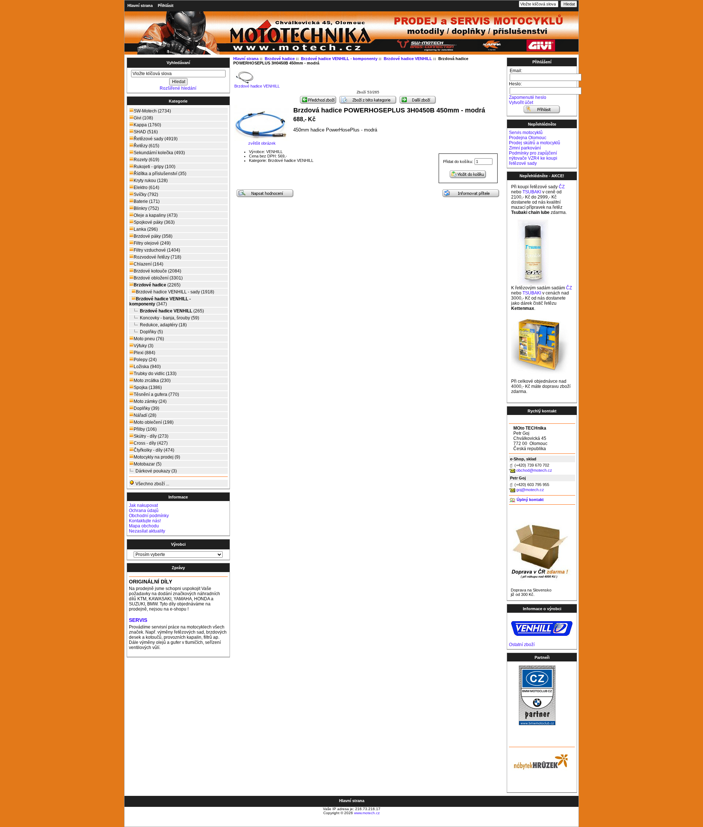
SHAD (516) (146, 131)
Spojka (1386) (148, 387)
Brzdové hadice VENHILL (257, 86)
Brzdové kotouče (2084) (157, 271)
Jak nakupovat (143, 505)
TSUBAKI (531, 191)
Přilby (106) (145, 429)
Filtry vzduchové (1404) (157, 250)
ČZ (562, 186)
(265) (172, 311)
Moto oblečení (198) (154, 422)
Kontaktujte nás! (145, 520)
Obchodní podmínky (149, 515)
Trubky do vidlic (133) (155, 373)
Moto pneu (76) (149, 338)
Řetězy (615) (146, 145)
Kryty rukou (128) (151, 180)
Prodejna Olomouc (527, 137)
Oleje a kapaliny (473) (156, 215)
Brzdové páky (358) (153, 236)
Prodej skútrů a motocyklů (534, 142)
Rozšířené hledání (178, 88)
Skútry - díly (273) (151, 436)
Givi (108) (143, 117)
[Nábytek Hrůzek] (538, 761)
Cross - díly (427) (151, 443)
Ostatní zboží (522, 644)
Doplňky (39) (146, 408)
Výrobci (178, 544)
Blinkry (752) (146, 208)
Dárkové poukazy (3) (156, 471)
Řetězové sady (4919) (156, 138)
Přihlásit (166, 5)
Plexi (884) (144, 352)
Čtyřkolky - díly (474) (154, 450)
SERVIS (138, 620)
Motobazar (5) (147, 464)
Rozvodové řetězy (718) (157, 257)
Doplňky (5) (151, 331)
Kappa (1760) (147, 124)
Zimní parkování (525, 148)
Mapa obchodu (144, 526)
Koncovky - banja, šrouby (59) (169, 317)
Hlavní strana (140, 5)
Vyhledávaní (178, 62)
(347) (160, 301)
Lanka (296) (146, 229)
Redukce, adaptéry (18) (163, 324)
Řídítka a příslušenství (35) (160, 173)
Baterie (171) (147, 201)
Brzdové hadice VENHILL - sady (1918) (175, 291)
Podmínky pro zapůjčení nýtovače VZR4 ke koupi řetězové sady (533, 158)
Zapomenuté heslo (527, 97)
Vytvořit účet (521, 102)
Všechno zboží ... (151, 483)
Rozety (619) (146, 159)
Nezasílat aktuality (147, 531)
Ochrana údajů (144, 510)
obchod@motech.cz (534, 470)
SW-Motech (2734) (152, 111)
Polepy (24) (145, 359)
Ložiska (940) (147, 366)
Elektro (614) (146, 187)
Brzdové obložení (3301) (158, 278)
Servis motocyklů (526, 132)
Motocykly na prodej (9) (157, 457)
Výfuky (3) (143, 345)
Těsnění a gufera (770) (156, 394)
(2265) (157, 285)
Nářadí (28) (145, 415)
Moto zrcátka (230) (152, 380)
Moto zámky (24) (150, 401)
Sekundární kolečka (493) (159, 152)
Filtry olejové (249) (152, 243)
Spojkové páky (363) (154, 222)
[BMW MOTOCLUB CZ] (537, 723)
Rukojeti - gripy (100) (154, 166)
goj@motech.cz (530, 489)
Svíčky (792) (146, 194)
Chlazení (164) (148, 264)
